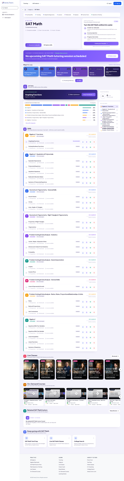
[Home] (25, 9)
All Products (36, 3)
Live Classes (33, 469)
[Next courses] (120, 397)
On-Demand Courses (35, 471)
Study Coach (62, 467)
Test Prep (89, 462)
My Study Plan (29, 14)
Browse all (114, 356)
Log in (110, 3)
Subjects (30, 9)
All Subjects (33, 460)
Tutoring (25, 3)
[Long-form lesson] (82, 142)
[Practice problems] (94, 142)
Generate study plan (34, 45)
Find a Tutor (90, 460)
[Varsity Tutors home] (7, 3)
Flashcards (68, 14)
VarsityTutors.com (91, 471)
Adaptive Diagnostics (49, 14)
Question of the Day (97, 14)
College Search (90, 469)
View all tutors (113, 410)
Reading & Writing (68, 80)
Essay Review (62, 469)
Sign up (118, 3)
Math (79, 80)
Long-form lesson (88, 94)
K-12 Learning (90, 467)
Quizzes (76, 14)
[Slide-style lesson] (86, 142)
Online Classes (90, 464)
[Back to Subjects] (22, 9)
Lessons (60, 14)
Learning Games (62, 473)
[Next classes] (120, 369)
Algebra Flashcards (34, 462)
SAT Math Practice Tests (36, 464)
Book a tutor (112, 56)
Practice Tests (85, 14)
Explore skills (48, 45)
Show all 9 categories (30, 123)
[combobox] (10, 8)
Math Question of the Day (36, 467)
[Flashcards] (90, 142)
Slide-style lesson (75, 94)
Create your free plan (100, 43)
